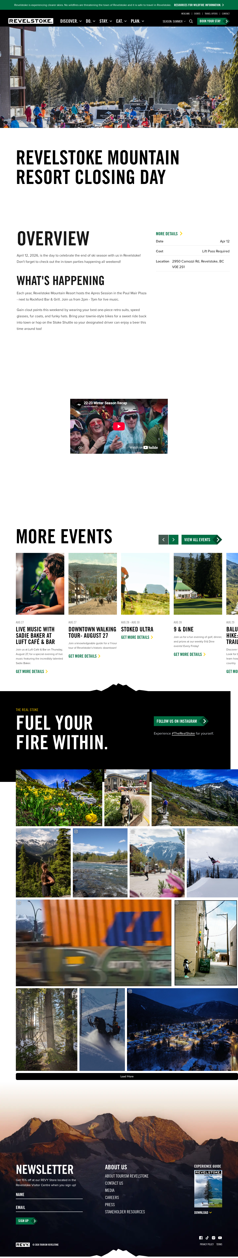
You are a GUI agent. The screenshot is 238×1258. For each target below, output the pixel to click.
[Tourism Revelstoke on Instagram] (213, 1238)
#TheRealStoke (183, 733)
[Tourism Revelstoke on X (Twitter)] (207, 1238)
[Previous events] (163, 540)
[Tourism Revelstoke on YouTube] (220, 1238)
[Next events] (173, 540)
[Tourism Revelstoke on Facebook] (201, 1238)
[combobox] (174, 21)
